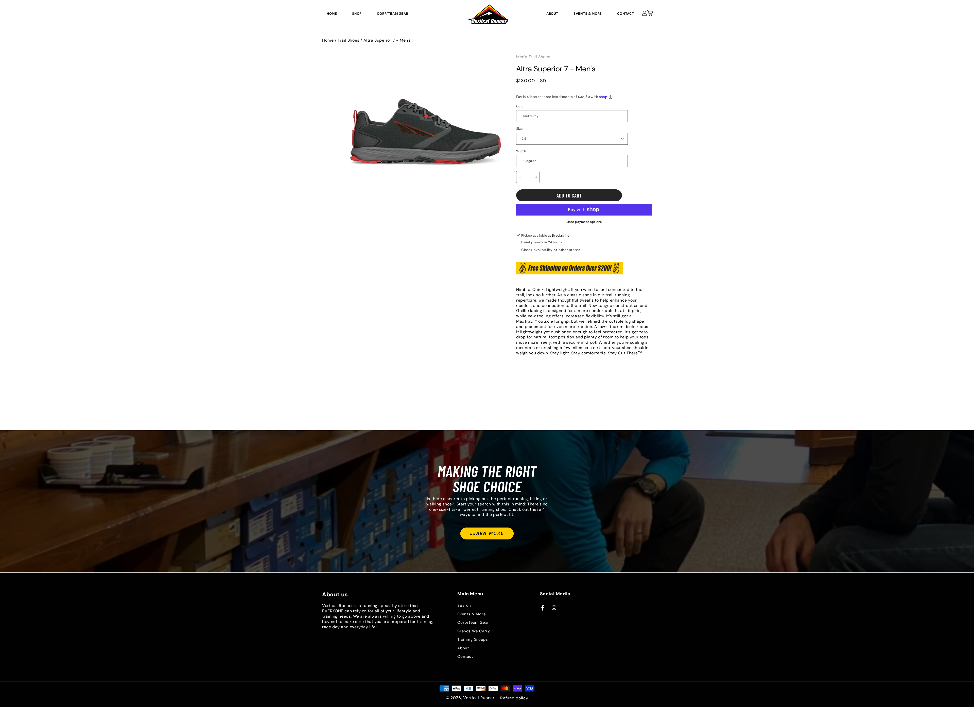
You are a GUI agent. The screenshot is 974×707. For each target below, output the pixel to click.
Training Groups (472, 639)
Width (521, 151)
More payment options (584, 222)
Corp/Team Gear (473, 622)
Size (519, 128)
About (463, 648)
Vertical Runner (479, 697)
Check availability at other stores (550, 250)
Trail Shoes (348, 40)
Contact (465, 656)
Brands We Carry (473, 631)
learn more (487, 533)
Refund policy (514, 698)
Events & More (471, 614)
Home (328, 40)
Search (464, 605)
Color (520, 106)
